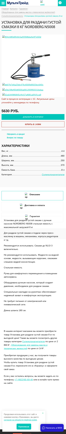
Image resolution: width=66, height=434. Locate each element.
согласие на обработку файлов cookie (20, 420)
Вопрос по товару (15, 138)
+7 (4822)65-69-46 (23, 379)
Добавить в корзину (33, 117)
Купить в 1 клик (33, 124)
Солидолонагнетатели (53, 174)
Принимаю (23, 427)
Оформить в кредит (16, 134)
